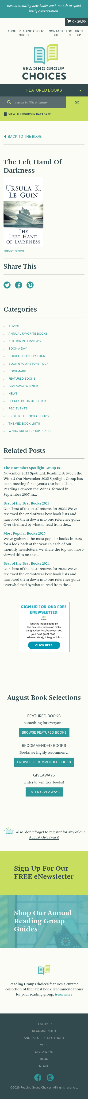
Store (44, 1066)
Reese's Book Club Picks (28, 401)
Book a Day (17, 348)
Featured (44, 1024)
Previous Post (14, 251)
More (44, 1045)
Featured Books (21, 378)
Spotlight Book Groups (28, 416)
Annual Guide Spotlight (44, 1038)
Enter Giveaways (44, 792)
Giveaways (44, 1052)
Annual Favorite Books (28, 333)
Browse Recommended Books (44, 762)
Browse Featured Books (44, 732)
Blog (44, 1059)
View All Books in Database (29, 114)
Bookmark (17, 371)
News (13, 393)
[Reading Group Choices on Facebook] (37, 1077)
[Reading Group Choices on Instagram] (50, 1077)
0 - (79, 22)
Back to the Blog (24, 136)
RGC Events (18, 408)
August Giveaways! (44, 837)
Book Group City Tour (26, 356)
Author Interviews (24, 341)
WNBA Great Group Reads (29, 431)
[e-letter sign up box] (44, 627)
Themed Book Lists (24, 423)
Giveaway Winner (23, 386)
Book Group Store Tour (28, 363)
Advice (14, 326)
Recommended (44, 1031)
